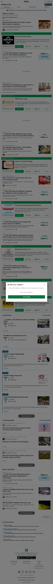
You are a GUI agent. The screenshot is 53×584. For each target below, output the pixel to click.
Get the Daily (26, 297)
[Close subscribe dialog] (44, 284)
